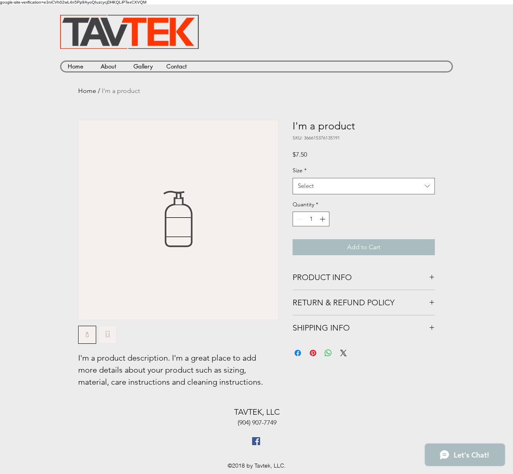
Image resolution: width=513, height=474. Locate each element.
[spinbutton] (311, 219)
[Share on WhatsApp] (328, 353)
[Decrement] (299, 219)
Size (300, 170)
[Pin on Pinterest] (313, 353)
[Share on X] (343, 353)
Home (87, 91)
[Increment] (323, 219)
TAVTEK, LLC (257, 412)
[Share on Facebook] (298, 353)
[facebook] (256, 441)
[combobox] (364, 186)
